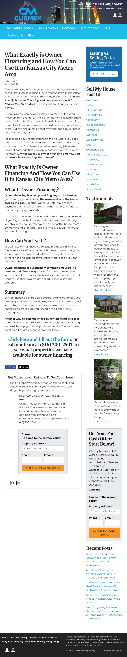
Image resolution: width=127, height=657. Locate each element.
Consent (27, 434)
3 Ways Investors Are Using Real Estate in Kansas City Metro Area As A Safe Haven (103, 586)
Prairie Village (94, 164)
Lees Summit (94, 139)
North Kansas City (97, 154)
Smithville (92, 184)
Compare (69, 28)
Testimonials (90, 28)
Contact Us (15, 35)
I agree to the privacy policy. (42, 437)
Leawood (92, 134)
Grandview (92, 119)
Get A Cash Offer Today (79, 8)
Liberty (90, 144)
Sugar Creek (94, 189)
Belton (90, 105)
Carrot (118, 650)
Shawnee (92, 179)
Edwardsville (94, 114)
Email (48, 455)
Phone (26, 455)
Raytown (91, 169)
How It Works (47, 28)
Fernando (13, 84)
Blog (120, 8)
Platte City (92, 159)
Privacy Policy (45, 641)
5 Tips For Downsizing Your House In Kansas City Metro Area (103, 599)
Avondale (92, 100)
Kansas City (93, 129)
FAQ (106, 28)
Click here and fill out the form (39, 339)
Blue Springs (94, 109)
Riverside (92, 174)
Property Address (34, 443)
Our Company (105, 8)
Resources (30, 641)
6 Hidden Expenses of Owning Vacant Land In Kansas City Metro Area (100, 574)
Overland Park (95, 149)
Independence (95, 124)
